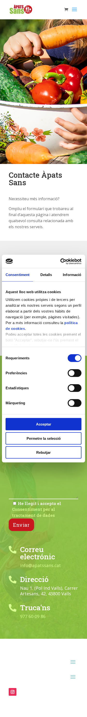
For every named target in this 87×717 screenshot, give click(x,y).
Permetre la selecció (44, 438)
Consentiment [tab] (17, 275)
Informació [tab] (72, 275)
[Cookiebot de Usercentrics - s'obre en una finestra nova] (61, 261)
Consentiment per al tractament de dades (33, 512)
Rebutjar (43, 452)
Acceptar (43, 424)
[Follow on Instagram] (12, 692)
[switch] (74, 373)
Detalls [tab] (46, 275)
